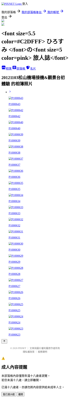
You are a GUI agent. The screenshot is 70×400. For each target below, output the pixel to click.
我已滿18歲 (9, 394)
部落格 (21, 68)
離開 (20, 394)
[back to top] (4, 341)
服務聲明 (42, 351)
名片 (33, 68)
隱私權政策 (28, 351)
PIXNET (22, 348)
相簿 (9, 68)
